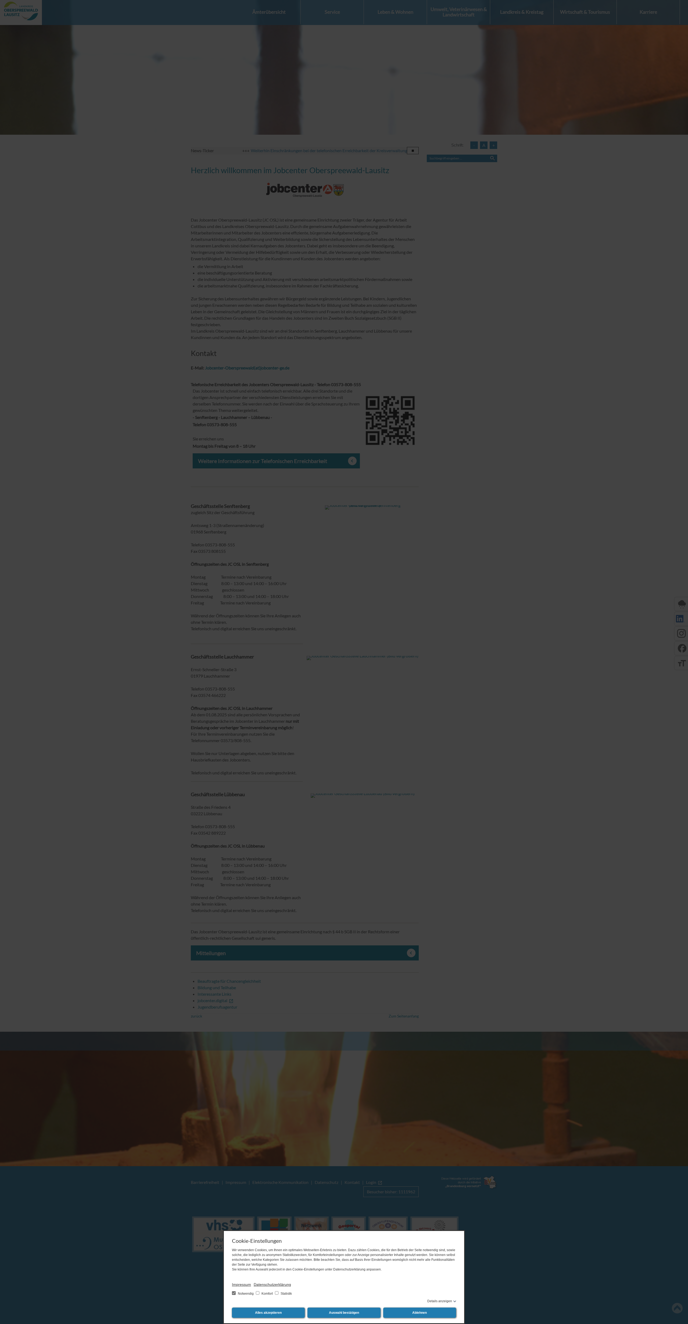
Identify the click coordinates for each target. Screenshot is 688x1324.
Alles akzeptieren (268, 1313)
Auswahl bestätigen (344, 1313)
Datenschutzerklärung (272, 1284)
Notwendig (246, 1293)
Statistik (286, 1293)
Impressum (241, 1284)
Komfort (267, 1293)
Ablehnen (419, 1313)
